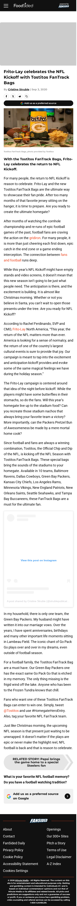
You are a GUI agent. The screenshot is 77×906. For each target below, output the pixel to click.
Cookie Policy (13, 857)
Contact (9, 836)
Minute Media (22, 880)
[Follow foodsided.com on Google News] (67, 796)
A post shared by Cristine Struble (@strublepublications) (40, 601)
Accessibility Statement (20, 864)
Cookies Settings (15, 871)
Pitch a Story (56, 843)
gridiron (35, 238)
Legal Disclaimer (59, 857)
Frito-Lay (19, 329)
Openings (54, 829)
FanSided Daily (14, 843)
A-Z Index (54, 864)
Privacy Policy (13, 850)
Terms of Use (57, 850)
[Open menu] (6, 5)
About (7, 829)
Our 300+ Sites (57, 836)
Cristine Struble (18, 89)
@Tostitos (11, 711)
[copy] (26, 96)
